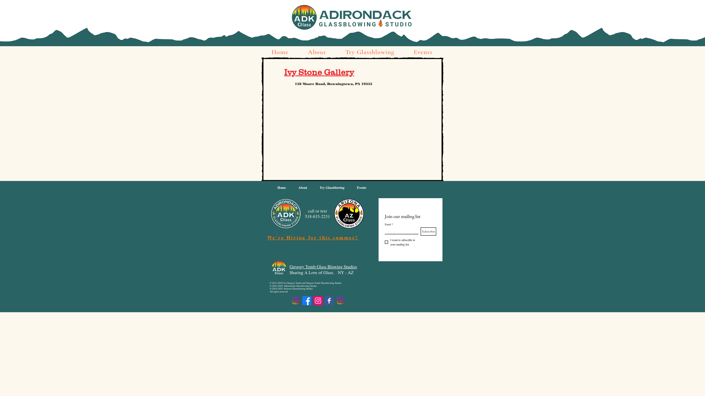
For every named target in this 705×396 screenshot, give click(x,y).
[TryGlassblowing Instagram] (295, 300)
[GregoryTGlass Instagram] (318, 300)
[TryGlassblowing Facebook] (306, 300)
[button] (317, 52)
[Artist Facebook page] (329, 300)
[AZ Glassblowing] (340, 300)
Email (389, 224)
